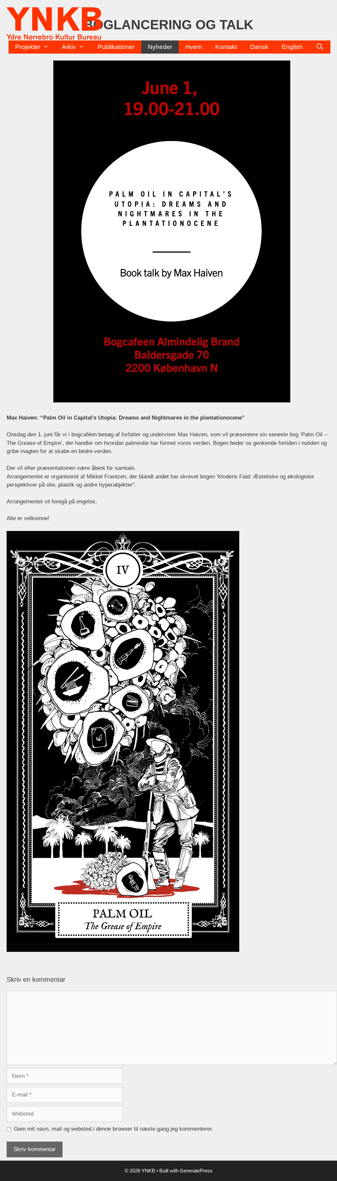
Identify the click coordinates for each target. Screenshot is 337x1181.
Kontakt (226, 46)
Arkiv (69, 46)
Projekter (27, 46)
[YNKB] (54, 23)
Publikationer (116, 46)
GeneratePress (196, 1170)
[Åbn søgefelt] (319, 47)
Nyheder (160, 46)
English (292, 46)
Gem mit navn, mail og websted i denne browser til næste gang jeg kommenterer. (113, 1129)
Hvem (193, 46)
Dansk (259, 46)
